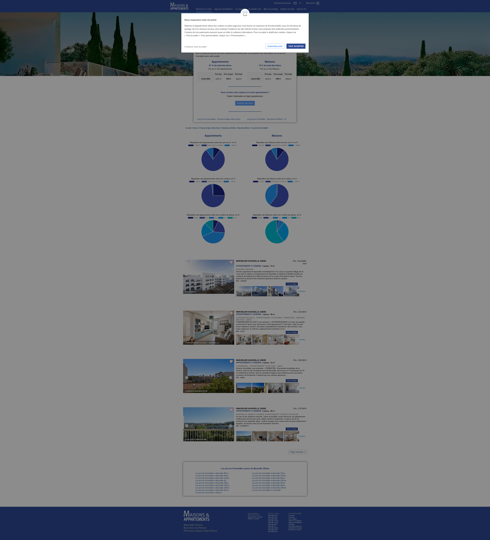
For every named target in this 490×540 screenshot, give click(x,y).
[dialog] (245, 33)
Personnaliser (275, 46)
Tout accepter (296, 46)
